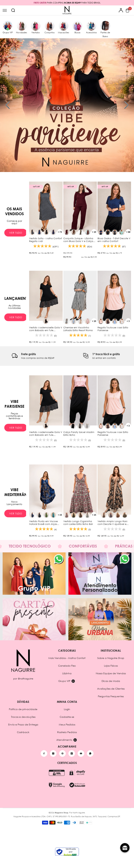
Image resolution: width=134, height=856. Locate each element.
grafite (80, 426)
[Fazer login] (121, 10)
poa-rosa (101, 321)
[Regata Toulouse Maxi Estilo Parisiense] (114, 296)
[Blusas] (77, 26)
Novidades (21, 32)
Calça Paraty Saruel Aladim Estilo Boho (78, 433)
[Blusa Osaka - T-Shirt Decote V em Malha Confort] (114, 207)
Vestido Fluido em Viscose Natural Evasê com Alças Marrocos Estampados (43, 522)
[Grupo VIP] (8, 26)
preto (46, 321)
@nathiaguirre (25, 678)
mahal (87, 515)
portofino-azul (111, 515)
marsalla (67, 232)
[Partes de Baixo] (105, 26)
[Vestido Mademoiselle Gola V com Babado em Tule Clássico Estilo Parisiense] (46, 296)
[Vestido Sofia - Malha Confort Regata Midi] (46, 207)
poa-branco (87, 426)
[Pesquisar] (13, 10)
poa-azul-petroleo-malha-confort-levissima (39, 232)
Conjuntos (49, 32)
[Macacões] (63, 26)
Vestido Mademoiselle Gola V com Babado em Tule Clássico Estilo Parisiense (45, 329)
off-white (122, 321)
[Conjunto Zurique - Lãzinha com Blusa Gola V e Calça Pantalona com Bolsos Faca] (80, 207)
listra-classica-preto (67, 321)
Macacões (63, 32)
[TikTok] (71, 753)
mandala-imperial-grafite (39, 515)
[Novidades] (21, 26)
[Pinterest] (62, 753)
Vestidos (35, 32)
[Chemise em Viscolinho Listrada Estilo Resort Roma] (80, 296)
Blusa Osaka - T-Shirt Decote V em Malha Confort (114, 240)
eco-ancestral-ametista (67, 515)
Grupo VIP (8, 32)
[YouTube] (81, 753)
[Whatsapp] (90, 753)
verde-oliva (80, 232)
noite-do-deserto (80, 515)
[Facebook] (44, 753)
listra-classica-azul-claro (73, 321)
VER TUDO (15, 232)
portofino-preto (104, 515)
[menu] (5, 10)
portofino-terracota (118, 515)
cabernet (87, 232)
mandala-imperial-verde (46, 515)
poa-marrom (108, 321)
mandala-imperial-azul (32, 515)
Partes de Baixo (105, 34)
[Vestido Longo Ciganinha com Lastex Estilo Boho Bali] (80, 489)
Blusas (77, 32)
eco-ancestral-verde (73, 515)
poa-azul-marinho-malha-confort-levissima (53, 232)
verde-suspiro (122, 232)
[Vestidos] (35, 26)
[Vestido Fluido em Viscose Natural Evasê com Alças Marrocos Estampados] (46, 489)
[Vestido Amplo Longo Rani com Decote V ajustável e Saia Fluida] (114, 489)
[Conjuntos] (49, 26)
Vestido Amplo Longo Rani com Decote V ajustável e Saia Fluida (112, 522)
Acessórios (91, 32)
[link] (33, 356)
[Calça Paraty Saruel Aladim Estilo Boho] (80, 400)
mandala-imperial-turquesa (53, 515)
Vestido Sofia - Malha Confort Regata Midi (45, 240)
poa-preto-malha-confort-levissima (46, 232)
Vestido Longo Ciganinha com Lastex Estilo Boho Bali (78, 522)
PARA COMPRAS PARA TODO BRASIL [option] (67, 2)
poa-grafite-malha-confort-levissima (32, 232)
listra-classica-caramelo (80, 321)
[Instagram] (53, 753)
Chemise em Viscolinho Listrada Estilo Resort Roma (78, 329)
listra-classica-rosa (87, 321)
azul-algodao (115, 321)
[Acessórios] (91, 26)
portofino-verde (125, 515)
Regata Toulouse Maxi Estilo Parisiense (113, 329)
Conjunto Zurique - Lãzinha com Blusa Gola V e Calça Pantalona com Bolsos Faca (79, 240)
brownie (73, 232)
